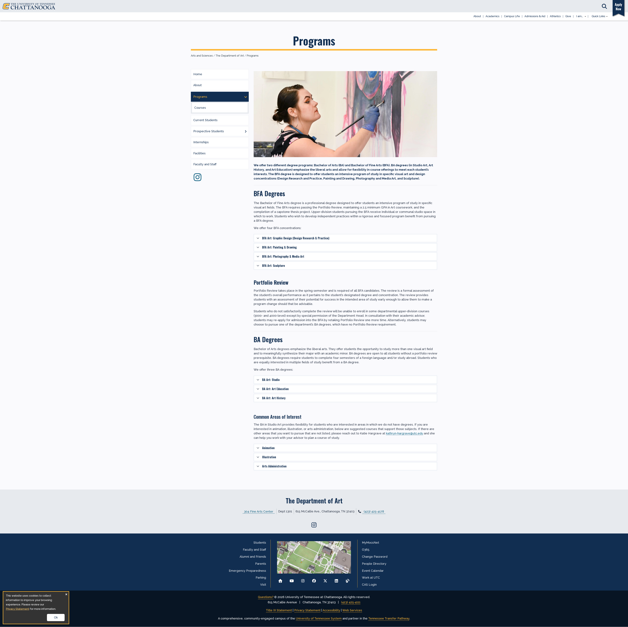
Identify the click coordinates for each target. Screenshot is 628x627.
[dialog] (36, 608)
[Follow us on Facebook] (314, 580)
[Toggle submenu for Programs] (246, 97)
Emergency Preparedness (247, 570)
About (197, 85)
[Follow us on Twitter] (325, 580)
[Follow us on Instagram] (197, 179)
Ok (56, 617)
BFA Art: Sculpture (273, 265)
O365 (365, 549)
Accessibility (331, 610)
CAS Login (369, 584)
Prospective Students (208, 131)
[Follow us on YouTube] (291, 580)
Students (259, 542)
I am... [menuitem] (578, 16)
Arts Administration (274, 466)
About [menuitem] (477, 16)
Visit (263, 584)
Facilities (199, 153)
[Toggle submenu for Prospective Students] (246, 131)
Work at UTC (371, 577)
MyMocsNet (370, 542)
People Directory (374, 563)
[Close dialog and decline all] (66, 594)
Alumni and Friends (253, 556)
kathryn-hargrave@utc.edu (404, 433)
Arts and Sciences (202, 55)
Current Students (205, 120)
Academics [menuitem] (492, 16)
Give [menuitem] (568, 16)
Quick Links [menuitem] (597, 16)
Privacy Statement (307, 610)
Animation (268, 448)
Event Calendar (373, 570)
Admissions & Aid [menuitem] (534, 16)
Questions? (265, 597)
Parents (260, 563)
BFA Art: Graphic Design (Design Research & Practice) (295, 238)
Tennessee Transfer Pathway (388, 618)
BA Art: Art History (274, 398)
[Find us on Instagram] (314, 525)
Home (197, 74)
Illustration (269, 457)
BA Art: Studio (271, 380)
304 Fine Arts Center (258, 511)
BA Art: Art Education (275, 389)
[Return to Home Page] (280, 580)
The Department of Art (230, 55)
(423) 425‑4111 (350, 602)
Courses (200, 107)
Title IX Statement (279, 610)
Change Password (374, 556)
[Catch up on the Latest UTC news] (347, 580)
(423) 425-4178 (374, 511)
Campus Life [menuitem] (512, 16)
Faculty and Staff (205, 164)
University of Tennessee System (319, 618)
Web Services (352, 610)
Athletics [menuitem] (555, 16)
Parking (261, 577)
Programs (253, 55)
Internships (201, 142)
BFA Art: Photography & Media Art (283, 256)
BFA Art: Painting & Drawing (279, 247)
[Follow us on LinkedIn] (336, 580)
